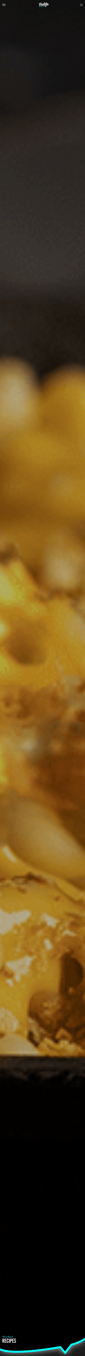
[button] (4, 5)
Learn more (41, 66)
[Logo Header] (44, 1)
